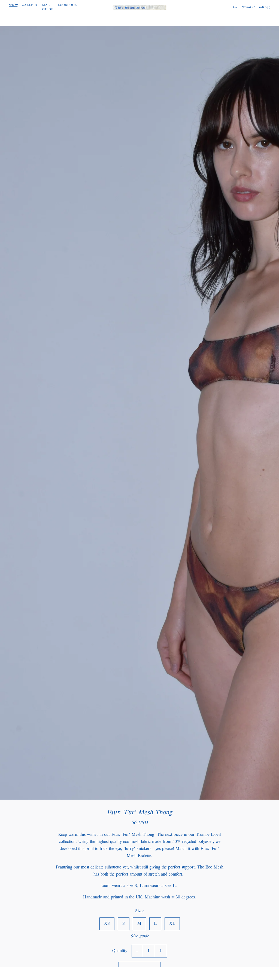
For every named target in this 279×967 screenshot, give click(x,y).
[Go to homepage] (139, 7)
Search (248, 7)
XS (107, 924)
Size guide (140, 936)
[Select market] (235, 7)
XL (172, 924)
